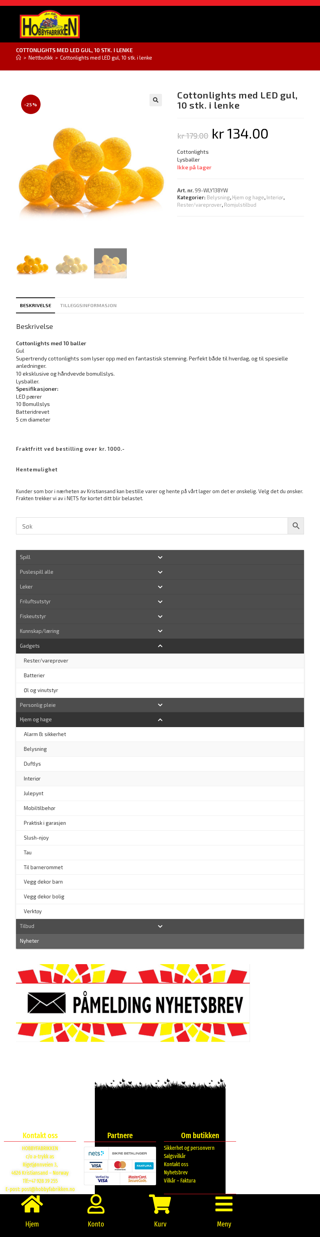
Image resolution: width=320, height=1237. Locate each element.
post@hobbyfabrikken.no (48, 1189)
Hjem (32, 1224)
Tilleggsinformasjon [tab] (88, 305)
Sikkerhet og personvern (189, 1148)
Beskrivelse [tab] (35, 305)
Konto (96, 1224)
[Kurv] (160, 1204)
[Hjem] (18, 57)
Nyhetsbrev (176, 1172)
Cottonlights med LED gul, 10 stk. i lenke (106, 57)
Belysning (218, 197)
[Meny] (224, 1204)
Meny (224, 1224)
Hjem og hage (248, 197)
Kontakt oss (176, 1164)
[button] (155, 100)
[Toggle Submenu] (160, 557)
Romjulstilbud (240, 205)
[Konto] (96, 1204)
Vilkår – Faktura (180, 1180)
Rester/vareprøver (199, 205)
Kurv (160, 1224)
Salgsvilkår (175, 1156)
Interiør (275, 197)
